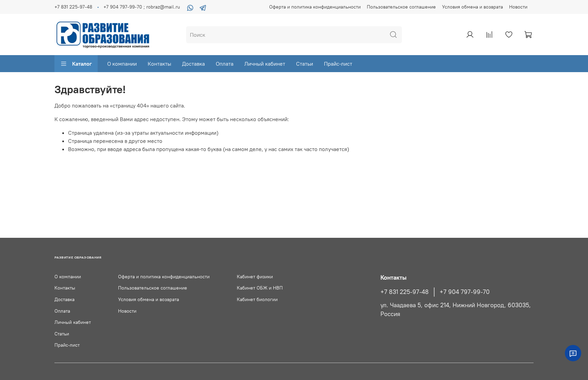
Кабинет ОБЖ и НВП (260, 288)
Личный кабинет (264, 63)
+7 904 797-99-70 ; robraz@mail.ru (141, 7)
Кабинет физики (255, 277)
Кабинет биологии (257, 299)
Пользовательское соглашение (401, 7)
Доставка (193, 63)
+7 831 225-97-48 (73, 7)
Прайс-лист (338, 63)
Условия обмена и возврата (472, 7)
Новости (518, 7)
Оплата (224, 63)
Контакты (159, 63)
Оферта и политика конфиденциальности (315, 7)
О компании (122, 63)
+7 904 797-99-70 (465, 292)
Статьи (304, 63)
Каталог (82, 63)
